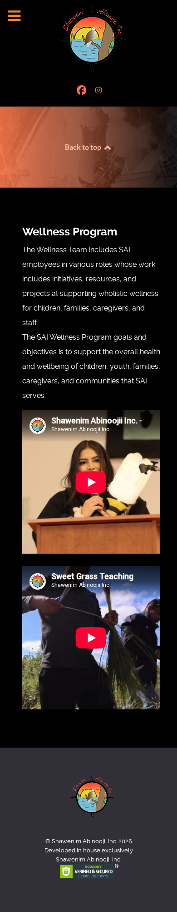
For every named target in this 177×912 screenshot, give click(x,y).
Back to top (84, 147)
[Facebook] (83, 90)
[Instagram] (99, 90)
